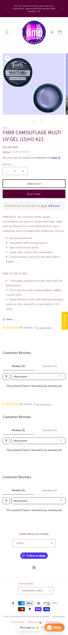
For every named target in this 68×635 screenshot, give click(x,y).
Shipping (6, 152)
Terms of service (35, 622)
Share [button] (9, 319)
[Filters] (6, 376)
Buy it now (34, 193)
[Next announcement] (61, 8)
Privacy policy (17, 622)
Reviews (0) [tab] (18, 366)
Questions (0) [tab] (49, 366)
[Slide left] (26, 121)
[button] (7, 32)
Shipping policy (53, 622)
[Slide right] (42, 121)
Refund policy (58, 616)
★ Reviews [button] (64, 321)
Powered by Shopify (40, 616)
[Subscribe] (51, 543)
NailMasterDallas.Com (20, 616)
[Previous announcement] (6, 8)
